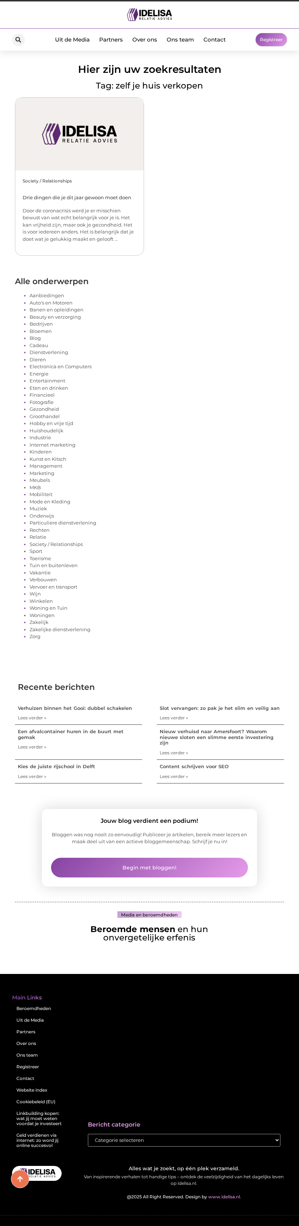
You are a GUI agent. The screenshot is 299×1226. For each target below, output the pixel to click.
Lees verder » (32, 717)
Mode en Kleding (50, 501)
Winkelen (41, 601)
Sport (36, 551)
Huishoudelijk (46, 430)
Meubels (40, 480)
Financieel (42, 395)
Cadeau (39, 345)
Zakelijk (39, 622)
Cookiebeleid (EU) (35, 1101)
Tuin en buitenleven (54, 565)
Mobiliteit (41, 494)
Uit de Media (72, 39)
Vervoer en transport (53, 587)
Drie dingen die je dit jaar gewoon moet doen (77, 197)
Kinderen (41, 452)
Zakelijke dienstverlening (60, 629)
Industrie (40, 437)
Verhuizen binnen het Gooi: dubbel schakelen (75, 708)
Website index (31, 1090)
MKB (35, 487)
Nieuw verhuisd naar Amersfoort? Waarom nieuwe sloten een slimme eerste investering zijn (216, 737)
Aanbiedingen (47, 295)
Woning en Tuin (48, 608)
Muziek (38, 508)
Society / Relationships (47, 181)
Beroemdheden (33, 1008)
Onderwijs (42, 516)
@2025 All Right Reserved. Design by (184, 1196)
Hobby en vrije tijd (51, 423)
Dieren (38, 359)
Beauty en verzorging (55, 317)
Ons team (180, 39)
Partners (111, 39)
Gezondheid (44, 409)
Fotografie (42, 402)
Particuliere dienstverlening (63, 523)
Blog (35, 338)
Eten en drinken (49, 388)
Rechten (40, 530)
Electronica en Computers (61, 366)
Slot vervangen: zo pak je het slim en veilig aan (220, 708)
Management (46, 466)
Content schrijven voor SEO (194, 766)
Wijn (35, 594)
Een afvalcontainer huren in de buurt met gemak (71, 734)
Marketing (42, 473)
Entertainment (47, 381)
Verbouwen (43, 579)
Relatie (38, 537)
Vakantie (40, 572)
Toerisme (40, 558)
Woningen (42, 615)
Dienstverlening (49, 352)
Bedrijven (41, 324)
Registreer (27, 1066)
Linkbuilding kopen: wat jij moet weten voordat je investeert (39, 1118)
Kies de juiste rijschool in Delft (56, 766)
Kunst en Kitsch (48, 459)
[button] (18, 40)
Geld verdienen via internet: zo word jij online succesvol (37, 1140)
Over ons (144, 39)
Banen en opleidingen (57, 310)
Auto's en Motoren (51, 303)
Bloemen (41, 331)
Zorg (35, 636)
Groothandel (45, 416)
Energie (39, 374)
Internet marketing (52, 445)
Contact (214, 39)
